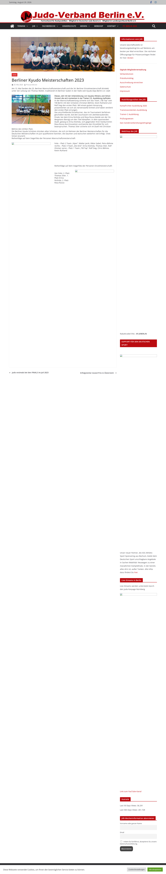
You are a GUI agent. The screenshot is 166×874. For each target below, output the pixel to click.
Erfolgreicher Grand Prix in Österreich (97, 373)
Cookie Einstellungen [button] (137, 869)
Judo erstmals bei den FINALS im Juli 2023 (30, 372)
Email (122, 832)
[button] (26, 26)
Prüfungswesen (126, 118)
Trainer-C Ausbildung (129, 114)
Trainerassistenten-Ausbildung (133, 110)
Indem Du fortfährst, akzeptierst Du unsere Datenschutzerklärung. (138, 843)
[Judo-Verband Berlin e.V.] (83, 12)
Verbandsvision (126, 74)
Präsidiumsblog (126, 78)
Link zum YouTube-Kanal (130, 791)
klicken (130, 58)
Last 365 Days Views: (129, 810)
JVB (33, 26)
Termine (21, 26)
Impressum (125, 91)
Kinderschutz (69, 26)
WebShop (98, 26)
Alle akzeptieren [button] (155, 869)
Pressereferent (31, 85)
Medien (83, 26)
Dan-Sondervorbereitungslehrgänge (135, 123)
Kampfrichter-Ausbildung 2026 (133, 105)
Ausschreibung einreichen (131, 82)
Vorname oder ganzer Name (131, 823)
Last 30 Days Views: (128, 805)
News (14, 75)
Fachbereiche (48, 26)
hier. (136, 572)
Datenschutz (125, 87)
